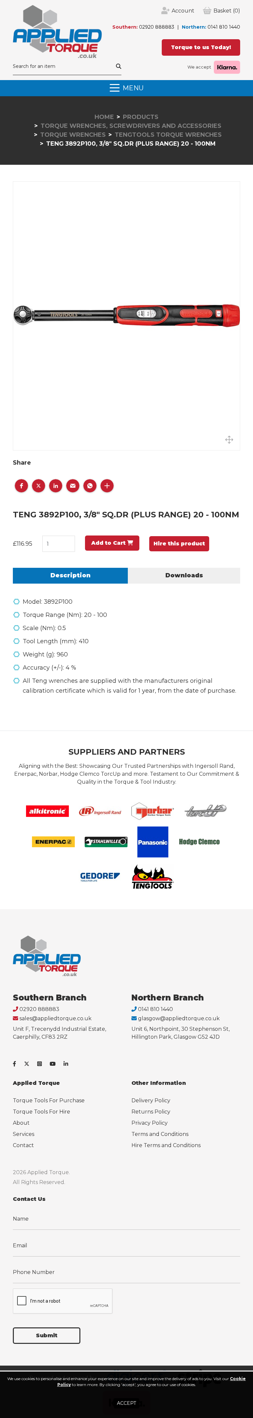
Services (23, 1134)
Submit (46, 1335)
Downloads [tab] (184, 575)
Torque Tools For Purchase (49, 1100)
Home (104, 117)
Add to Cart (109, 543)
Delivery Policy (150, 1100)
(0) (226, 11)
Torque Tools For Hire (41, 1112)
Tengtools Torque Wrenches (168, 134)
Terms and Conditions (159, 1134)
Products (140, 117)
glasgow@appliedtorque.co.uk (179, 1018)
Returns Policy (150, 1112)
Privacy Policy (149, 1123)
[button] (21, 485)
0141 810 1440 (224, 27)
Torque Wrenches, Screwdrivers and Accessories (131, 126)
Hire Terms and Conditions (166, 1145)
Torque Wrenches (73, 134)
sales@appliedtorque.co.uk (55, 1018)
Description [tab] (70, 575)
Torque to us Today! (201, 47)
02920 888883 (156, 27)
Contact (23, 1145)
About (21, 1123)
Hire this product (179, 543)
